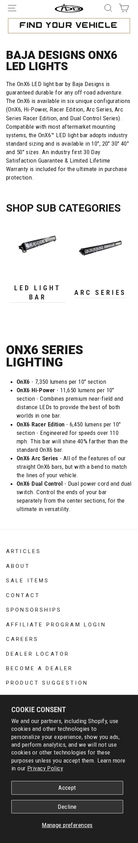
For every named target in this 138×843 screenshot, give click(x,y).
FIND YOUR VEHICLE (69, 26)
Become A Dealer (39, 667)
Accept (67, 787)
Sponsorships (34, 609)
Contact (23, 594)
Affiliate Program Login (56, 624)
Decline (67, 806)
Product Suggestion (47, 682)
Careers (22, 638)
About (18, 565)
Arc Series (100, 293)
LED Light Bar (37, 293)
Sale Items (28, 580)
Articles (23, 550)
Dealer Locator (37, 653)
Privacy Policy (45, 768)
